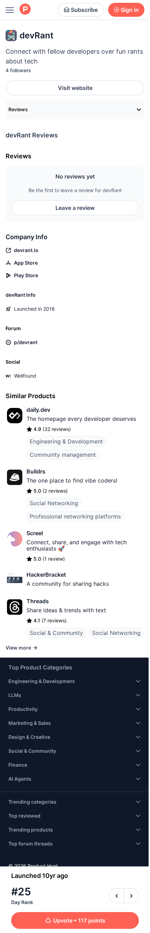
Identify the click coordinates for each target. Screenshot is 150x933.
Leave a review (75, 207)
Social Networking (54, 503)
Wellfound (25, 376)
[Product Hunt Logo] (25, 9)
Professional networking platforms (75, 516)
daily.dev (38, 409)
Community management (63, 454)
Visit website (75, 87)
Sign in (130, 9)
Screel (35, 533)
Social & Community (56, 632)
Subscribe (84, 9)
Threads (38, 601)
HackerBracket (46, 574)
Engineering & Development (66, 441)
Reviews (18, 109)
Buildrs (36, 471)
